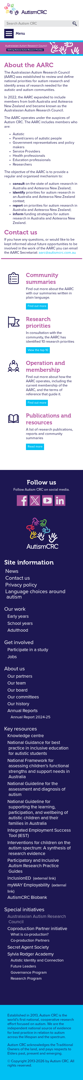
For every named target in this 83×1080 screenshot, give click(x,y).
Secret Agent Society (28, 947)
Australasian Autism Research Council (36, 919)
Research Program (26, 979)
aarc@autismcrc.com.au (57, 253)
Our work (15, 609)
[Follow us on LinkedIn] (60, 501)
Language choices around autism (35, 594)
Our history (18, 704)
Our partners (19, 676)
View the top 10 (38, 350)
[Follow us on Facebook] (23, 501)
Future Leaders (23, 966)
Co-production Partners (30, 940)
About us (14, 668)
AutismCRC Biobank (27, 897)
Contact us (17, 578)
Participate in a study (27, 649)
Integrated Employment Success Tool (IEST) (39, 833)
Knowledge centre (25, 735)
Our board (17, 690)
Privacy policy (21, 585)
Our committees (23, 697)
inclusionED (19, 878)
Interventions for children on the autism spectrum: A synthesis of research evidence (39, 848)
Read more (35, 446)
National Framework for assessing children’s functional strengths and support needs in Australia (38, 768)
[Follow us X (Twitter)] (36, 501)
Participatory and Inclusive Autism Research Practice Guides (33, 866)
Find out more (37, 306)
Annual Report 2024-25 (30, 717)
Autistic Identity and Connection (37, 960)
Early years (18, 616)
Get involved (18, 642)
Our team (16, 683)
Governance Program (29, 973)
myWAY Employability (28, 885)
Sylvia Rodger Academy (30, 954)
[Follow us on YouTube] (48, 501)
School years (20, 623)
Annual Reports (22, 710)
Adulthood (17, 630)
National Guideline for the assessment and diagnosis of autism (36, 789)
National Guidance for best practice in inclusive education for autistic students (38, 748)
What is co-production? (30, 934)
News (12, 571)
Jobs (12, 657)
